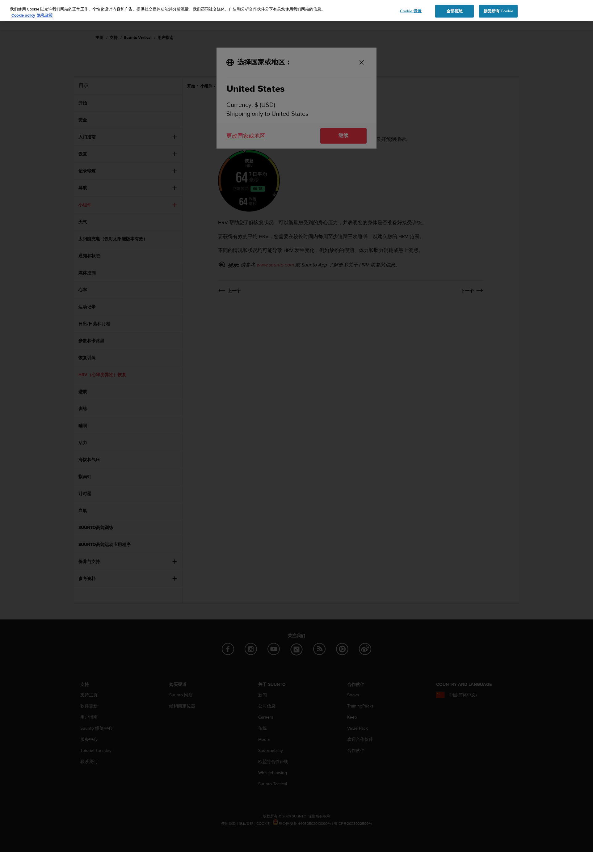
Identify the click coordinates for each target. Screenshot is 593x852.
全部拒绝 (455, 10)
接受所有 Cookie (498, 10)
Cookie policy (23, 15)
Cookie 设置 (411, 10)
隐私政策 (45, 15)
